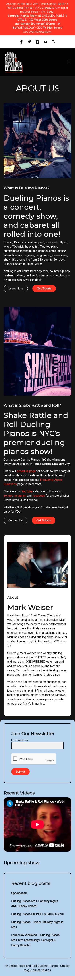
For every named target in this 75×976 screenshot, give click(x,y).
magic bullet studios (37, 970)
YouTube (27, 491)
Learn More (15, 288)
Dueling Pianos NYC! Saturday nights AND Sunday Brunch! (34, 903)
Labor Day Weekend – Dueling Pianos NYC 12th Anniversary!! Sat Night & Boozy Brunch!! (35, 940)
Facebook (38, 495)
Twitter (8, 495)
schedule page (26, 471)
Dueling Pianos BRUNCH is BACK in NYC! (37, 914)
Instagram (20, 495)
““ (45, 615)
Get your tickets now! (37, 31)
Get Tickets (44, 288)
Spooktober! (19, 893)
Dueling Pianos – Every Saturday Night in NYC (37, 924)
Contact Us (15, 520)
